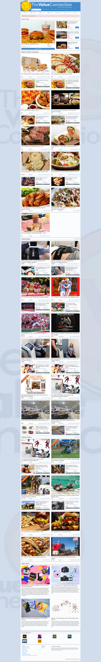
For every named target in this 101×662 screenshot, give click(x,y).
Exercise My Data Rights (26, 654)
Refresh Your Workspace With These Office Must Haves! (65, 618)
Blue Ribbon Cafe (72, 23)
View (77, 27)
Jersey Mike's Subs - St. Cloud (44, 76)
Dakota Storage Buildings (43, 429)
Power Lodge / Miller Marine (45, 423)
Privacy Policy (24, 652)
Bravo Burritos (47, 559)
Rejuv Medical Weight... (43, 270)
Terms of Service (25, 651)
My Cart (66, 9)
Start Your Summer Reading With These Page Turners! (34, 618)
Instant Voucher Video (25, 648)
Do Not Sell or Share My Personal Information (29, 655)
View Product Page (38, 48)
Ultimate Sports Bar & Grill (73, 469)
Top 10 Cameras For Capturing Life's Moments (64, 585)
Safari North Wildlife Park (75, 498)
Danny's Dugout (41, 82)
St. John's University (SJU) (45, 300)
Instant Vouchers (62, 9)
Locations (52, 9)
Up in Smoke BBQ (42, 180)
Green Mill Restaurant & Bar (75, 76)
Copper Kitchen (41, 118)
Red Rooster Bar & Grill (46, 235)
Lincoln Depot (47, 210)
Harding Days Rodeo (46, 498)
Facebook (43, 646)
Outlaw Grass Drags (76, 462)
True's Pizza (47, 113)
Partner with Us (24, 650)
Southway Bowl (77, 534)
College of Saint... (42, 469)
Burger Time (28, 46)
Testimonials (24, 653)
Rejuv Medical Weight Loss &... (44, 263)
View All (77, 239)
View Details (42, 86)
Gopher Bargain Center (72, 504)
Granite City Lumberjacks (75, 397)
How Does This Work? (46, 9)
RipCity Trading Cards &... (73, 430)
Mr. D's (70, 44)
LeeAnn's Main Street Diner (45, 174)
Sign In (70, 9)
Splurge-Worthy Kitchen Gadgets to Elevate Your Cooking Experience (35, 585)
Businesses (56, 9)
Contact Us (24, 649)
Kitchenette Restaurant (72, 118)
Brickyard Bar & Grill (46, 149)
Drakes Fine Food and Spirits (75, 113)
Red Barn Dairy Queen (76, 559)
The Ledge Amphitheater (75, 336)
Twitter (43, 648)
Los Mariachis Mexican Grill (75, 174)
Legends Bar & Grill (46, 534)
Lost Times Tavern (46, 397)
